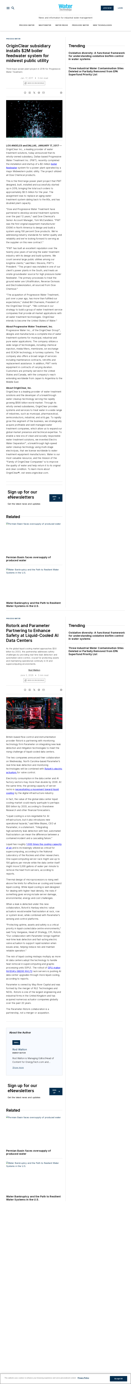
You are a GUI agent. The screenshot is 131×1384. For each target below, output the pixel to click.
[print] (61, 92)
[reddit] (39, 92)
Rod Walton (34, 670)
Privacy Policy (83, 1378)
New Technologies (102, 25)
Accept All (118, 1379)
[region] (65, 1378)
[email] (43, 92)
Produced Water (80, 25)
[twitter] (34, 92)
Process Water (27, 25)
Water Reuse (61, 25)
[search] (13, 8)
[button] (8, 8)
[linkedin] (29, 92)
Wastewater (45, 25)
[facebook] (25, 92)
